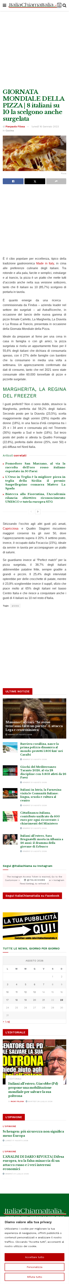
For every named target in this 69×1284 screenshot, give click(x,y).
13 (34, 992)
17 (7, 1000)
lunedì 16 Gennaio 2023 (45, 126)
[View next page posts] (38, 511)
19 (25, 1000)
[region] (34, 1250)
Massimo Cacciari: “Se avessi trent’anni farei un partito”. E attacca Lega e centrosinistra (34, 726)
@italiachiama (35, 880)
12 (25, 992)
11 (16, 992)
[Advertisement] (34, 49)
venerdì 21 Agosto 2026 (19, 734)
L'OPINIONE (9, 1126)
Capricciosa (10, 528)
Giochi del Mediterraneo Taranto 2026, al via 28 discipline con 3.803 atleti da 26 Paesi (43, 772)
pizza (15, 605)
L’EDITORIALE (15, 1079)
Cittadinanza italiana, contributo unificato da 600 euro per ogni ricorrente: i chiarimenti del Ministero (40, 818)
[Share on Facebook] (13, 181)
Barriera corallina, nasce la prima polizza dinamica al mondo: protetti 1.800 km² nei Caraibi (41, 749)
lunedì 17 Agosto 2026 (16, 1140)
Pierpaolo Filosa (15, 126)
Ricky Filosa (17, 1101)
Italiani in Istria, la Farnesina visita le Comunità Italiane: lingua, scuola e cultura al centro (40, 795)
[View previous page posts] (31, 511)
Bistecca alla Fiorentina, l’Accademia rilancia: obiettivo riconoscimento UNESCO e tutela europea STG (35, 497)
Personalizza (34, 1267)
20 (34, 1000)
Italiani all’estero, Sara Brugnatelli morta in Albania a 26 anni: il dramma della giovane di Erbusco (41, 841)
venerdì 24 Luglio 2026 (16, 1174)
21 (43, 1000)
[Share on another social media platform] (56, 181)
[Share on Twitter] (34, 181)
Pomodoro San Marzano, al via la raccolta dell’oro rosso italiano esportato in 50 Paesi (35, 467)
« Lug (6, 1021)
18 (16, 1000)
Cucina (10, 130)
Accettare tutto (34, 1257)
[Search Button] (64, 5)
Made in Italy (45, 263)
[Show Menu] (4, 5)
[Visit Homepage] (34, 5)
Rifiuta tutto (34, 1276)
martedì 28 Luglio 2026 (39, 1101)
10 (7, 992)
